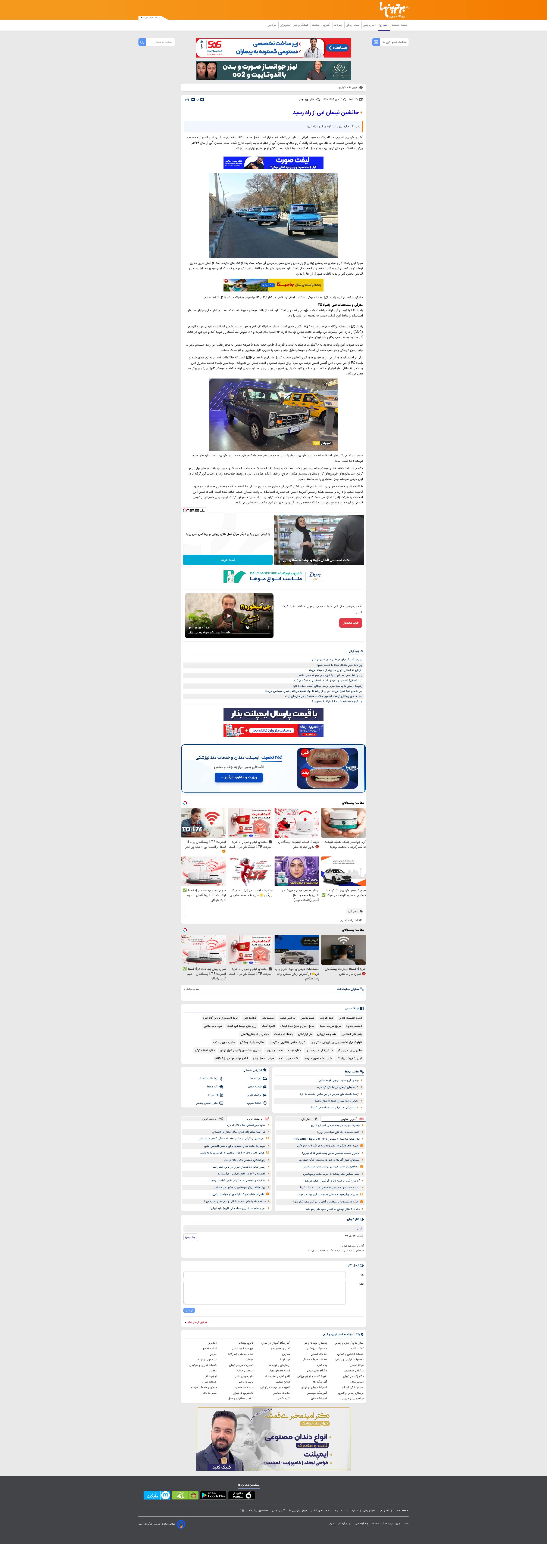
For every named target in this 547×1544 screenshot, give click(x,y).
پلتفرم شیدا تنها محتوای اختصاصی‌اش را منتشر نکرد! (330, 1188)
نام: (362, 1275)
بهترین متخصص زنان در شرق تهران (240, 1050)
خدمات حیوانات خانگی (314, 1359)
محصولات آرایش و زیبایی (349, 1359)
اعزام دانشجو (210, 1348)
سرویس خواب (245, 1370)
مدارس (286, 1354)
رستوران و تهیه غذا (279, 1365)
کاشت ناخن (357, 1348)
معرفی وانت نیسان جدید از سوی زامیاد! (336, 1101)
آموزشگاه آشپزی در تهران (275, 1343)
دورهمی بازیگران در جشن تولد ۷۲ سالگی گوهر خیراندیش (231, 1138)
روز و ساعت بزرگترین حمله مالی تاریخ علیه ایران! (238, 1208)
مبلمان (249, 1359)
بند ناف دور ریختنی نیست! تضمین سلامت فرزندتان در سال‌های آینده (323, 696)
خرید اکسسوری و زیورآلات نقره (220, 1018)
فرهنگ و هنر (301, 25)
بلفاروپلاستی (307, 1018)
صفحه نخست (399, 25)
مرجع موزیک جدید (330, 1026)
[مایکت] (157, 1496)
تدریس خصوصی (280, 1348)
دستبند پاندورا (354, 1026)
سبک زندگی (353, 25)
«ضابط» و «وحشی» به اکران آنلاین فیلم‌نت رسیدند (237, 1180)
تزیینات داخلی (245, 1382)
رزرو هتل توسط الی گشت (241, 1026)
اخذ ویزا (212, 1343)
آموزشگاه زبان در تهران (314, 1387)
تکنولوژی (285, 25)
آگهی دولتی (278, 1511)
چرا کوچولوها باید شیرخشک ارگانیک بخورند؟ (337, 702)
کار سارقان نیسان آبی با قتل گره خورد (337, 1087)
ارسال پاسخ (190, 1237)
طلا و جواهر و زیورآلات (240, 1354)
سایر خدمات (210, 1393)
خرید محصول (351, 623)
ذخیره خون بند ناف (224, 1042)
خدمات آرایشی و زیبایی (350, 1354)
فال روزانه (212, 1095)
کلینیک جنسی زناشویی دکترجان (287, 1042)
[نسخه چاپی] (187, 99)
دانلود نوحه (294, 1050)
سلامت (316, 25)
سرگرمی (272, 25)
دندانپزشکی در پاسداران (319, 1050)
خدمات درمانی (319, 1354)
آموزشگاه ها (320, 1382)
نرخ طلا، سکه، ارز (208, 1078)
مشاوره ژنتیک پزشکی (252, 1042)
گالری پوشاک (245, 1343)
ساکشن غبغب (287, 1018)
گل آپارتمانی (305, 1034)
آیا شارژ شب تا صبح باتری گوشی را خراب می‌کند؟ (331, 1181)
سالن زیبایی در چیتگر (350, 1050)
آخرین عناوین (349, 1119)
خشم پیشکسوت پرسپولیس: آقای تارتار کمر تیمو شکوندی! (325, 1202)
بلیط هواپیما (327, 1018)
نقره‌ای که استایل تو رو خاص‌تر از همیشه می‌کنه (335, 670)
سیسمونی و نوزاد (207, 1359)
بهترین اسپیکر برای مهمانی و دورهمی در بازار (337, 660)
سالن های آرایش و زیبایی (349, 1343)
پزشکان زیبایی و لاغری (351, 1393)
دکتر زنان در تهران (353, 1376)
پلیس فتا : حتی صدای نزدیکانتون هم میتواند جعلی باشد (330, 675)
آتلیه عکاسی (283, 1398)
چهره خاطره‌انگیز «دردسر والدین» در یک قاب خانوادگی (327, 1146)
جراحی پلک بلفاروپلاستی (255, 1034)
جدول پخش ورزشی (207, 1103)
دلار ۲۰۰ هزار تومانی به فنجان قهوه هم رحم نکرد (333, 1209)
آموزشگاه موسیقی (316, 1393)
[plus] (202, 99)
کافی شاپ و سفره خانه (277, 1376)
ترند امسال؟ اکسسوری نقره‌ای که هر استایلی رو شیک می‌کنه (328, 681)
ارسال (189, 1310)
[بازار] (185, 1496)
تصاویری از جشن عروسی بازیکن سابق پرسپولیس (330, 1167)
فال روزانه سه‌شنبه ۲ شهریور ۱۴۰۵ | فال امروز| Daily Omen (326, 1139)
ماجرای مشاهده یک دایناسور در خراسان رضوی (238, 1194)
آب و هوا (212, 1086)
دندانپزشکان (357, 1382)
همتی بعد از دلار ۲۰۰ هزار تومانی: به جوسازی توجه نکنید (232, 1153)
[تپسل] (185, 510)
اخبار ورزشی (369, 25)
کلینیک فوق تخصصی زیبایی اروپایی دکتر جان (336, 1042)
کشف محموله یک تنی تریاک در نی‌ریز (338, 1132)
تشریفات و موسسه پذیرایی (275, 1387)
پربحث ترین (209, 1118)
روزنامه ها (256, 1078)
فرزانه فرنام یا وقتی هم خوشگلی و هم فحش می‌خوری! (235, 1201)
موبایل (213, 1370)
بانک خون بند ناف (289, 1058)
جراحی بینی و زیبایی (352, 1398)
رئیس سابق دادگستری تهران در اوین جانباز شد (239, 1167)
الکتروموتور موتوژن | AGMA (231, 1058)
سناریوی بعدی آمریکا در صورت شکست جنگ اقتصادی (329, 1160)
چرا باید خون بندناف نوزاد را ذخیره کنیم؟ (339, 665)
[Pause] (278, 561)
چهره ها (338, 25)
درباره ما (354, 1511)
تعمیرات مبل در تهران (241, 1365)
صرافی (213, 1354)
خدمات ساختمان (244, 1387)
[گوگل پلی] (213, 1496)
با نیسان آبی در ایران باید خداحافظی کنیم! (335, 1108)
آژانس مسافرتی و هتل (240, 1398)
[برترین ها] (392, 10)
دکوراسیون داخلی (243, 1376)
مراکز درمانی (357, 1365)
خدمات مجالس (281, 1393)
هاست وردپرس (274, 1050)
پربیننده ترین (254, 1118)
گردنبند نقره (249, 1018)
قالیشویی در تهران (243, 1393)
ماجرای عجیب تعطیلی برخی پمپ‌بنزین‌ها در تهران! (331, 1153)
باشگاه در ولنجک (283, 1034)
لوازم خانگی (210, 1376)
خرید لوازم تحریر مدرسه (318, 1058)
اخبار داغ (306, 1119)
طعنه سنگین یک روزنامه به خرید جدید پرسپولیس (331, 1174)
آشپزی (327, 25)
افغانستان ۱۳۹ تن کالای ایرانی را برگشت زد (242, 1173)
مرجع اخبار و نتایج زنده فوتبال (297, 1026)
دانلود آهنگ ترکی (205, 1050)
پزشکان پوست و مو (315, 1343)
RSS (242, 1511)
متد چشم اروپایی (326, 1034)
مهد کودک (284, 1359)
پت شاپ (322, 1365)
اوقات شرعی (254, 1103)
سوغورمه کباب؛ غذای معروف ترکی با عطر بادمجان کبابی (235, 1146)
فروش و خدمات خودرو (204, 1387)
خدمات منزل (209, 1382)
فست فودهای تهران (279, 1370)
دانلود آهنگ (268, 1026)
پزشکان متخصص (354, 1370)
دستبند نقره (268, 1018)
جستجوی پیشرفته (258, 1511)
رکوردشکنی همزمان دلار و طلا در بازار (245, 1160)
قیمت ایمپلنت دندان (350, 1018)
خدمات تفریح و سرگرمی (203, 1365)
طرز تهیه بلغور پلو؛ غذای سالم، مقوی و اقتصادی (239, 1132)
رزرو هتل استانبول (351, 1034)
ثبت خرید (228, 560)
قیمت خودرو (254, 1086)
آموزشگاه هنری (318, 1398)
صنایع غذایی (283, 1382)
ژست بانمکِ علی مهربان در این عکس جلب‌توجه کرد (329, 1094)
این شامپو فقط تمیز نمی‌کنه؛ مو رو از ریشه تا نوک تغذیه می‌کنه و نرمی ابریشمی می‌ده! (313, 691)
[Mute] (284, 561)
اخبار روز (384, 25)
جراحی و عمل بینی (263, 1058)
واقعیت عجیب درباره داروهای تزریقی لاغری (335, 1125)
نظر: (361, 1284)
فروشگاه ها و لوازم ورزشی (312, 1376)
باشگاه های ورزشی (316, 1370)
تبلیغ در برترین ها (298, 1511)
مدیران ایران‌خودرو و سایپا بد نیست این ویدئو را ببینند (327, 1194)
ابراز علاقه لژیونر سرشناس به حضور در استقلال (240, 1187)
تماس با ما (339, 1511)
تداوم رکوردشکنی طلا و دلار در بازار (246, 1125)
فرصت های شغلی (320, 1511)
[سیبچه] (241, 1496)
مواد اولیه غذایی (213, 1026)
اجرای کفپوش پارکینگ (349, 1058)
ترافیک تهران (254, 1095)
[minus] (193, 99)
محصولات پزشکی (317, 1348)
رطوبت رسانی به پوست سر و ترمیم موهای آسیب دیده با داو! (327, 686)
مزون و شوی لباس (242, 1348)
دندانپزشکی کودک (353, 1387)
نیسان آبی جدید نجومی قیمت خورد (338, 1080)
